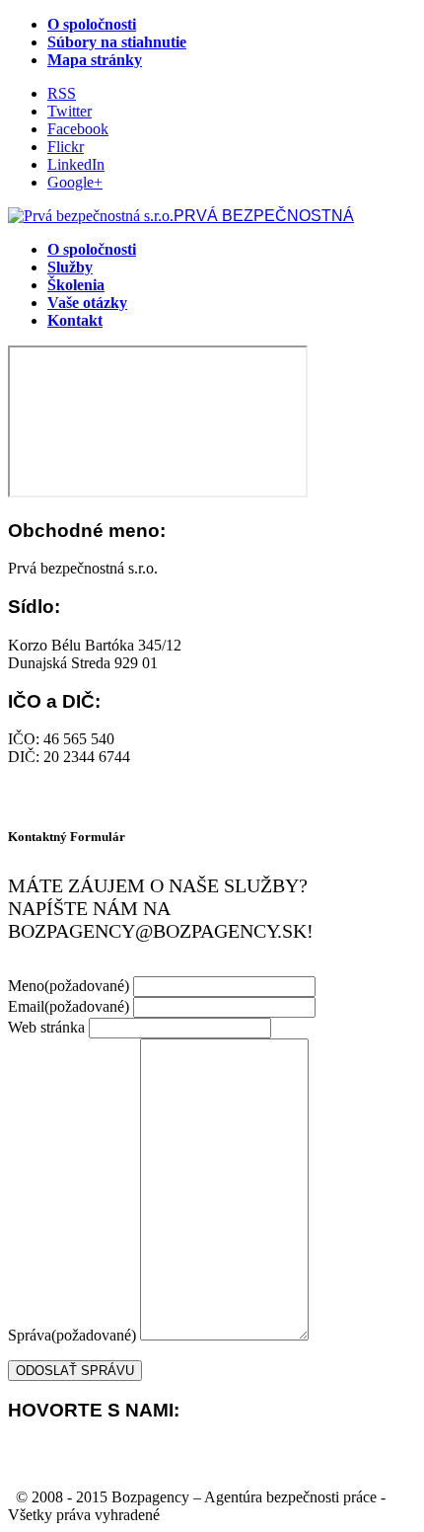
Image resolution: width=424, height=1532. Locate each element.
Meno (68, 985)
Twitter (69, 111)
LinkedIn (76, 164)
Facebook (77, 128)
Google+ (75, 182)
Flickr (65, 146)
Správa (72, 1335)
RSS (61, 93)
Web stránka (46, 1027)
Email (68, 1006)
